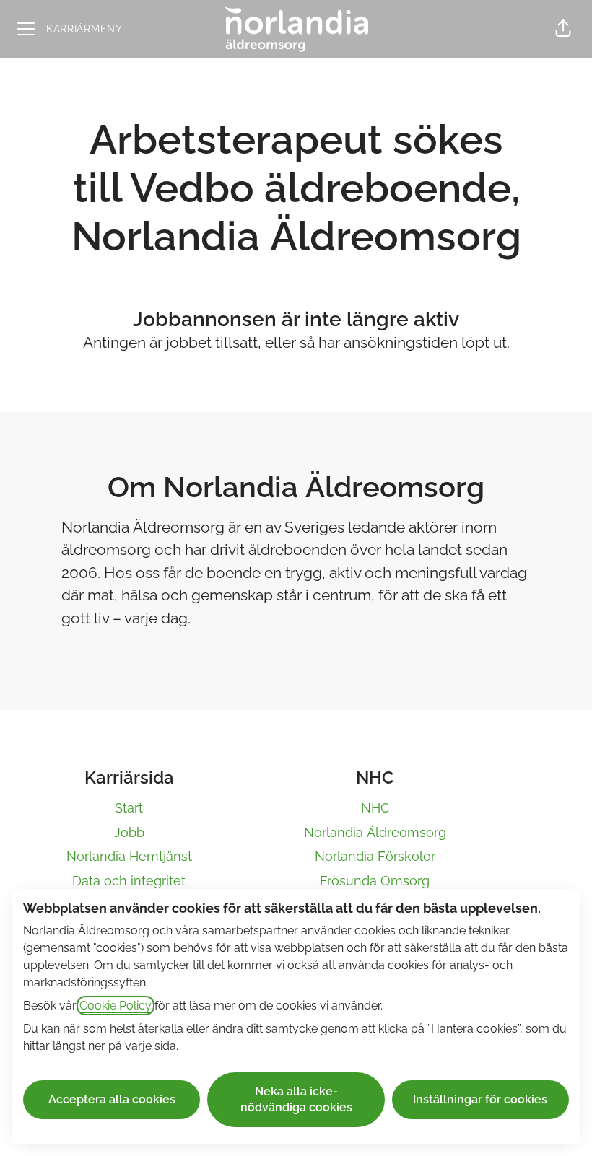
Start (129, 807)
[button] (563, 29)
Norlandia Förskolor (375, 856)
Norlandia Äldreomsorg (375, 832)
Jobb (129, 832)
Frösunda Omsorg (375, 880)
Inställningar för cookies (480, 1099)
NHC (375, 807)
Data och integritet (129, 880)
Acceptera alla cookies (111, 1099)
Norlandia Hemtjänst (129, 856)
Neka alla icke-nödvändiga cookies (296, 1099)
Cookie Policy (115, 1005)
